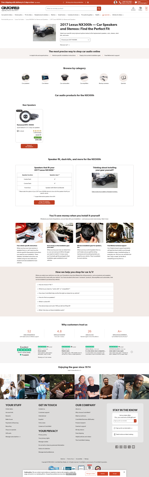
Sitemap (86, 459)
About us (78, 409)
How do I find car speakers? (47, 297)
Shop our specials (11, 430)
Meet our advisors (81, 416)
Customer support (44, 412)
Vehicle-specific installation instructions (64, 55)
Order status (9, 409)
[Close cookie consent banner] (124, 472)
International (42, 416)
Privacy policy (43, 435)
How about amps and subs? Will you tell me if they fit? (54, 306)
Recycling (8, 426)
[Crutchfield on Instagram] (121, 447)
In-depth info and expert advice (39, 55)
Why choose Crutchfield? (83, 412)
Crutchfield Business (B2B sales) (85, 419)
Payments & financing (12, 423)
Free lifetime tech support (111, 55)
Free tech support (81, 426)
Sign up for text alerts (123, 428)
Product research (81, 423)
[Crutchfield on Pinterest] (125, 447)
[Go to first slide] (85, 2)
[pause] (88, 2)
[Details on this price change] (40, 135)
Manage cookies (43, 441)
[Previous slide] (63, 2)
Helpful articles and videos (83, 436)
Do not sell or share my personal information (51, 445)
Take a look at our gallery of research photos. (105, 191)
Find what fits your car (7, 19)
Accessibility (79, 459)
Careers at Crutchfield (45, 426)
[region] (74, 386)
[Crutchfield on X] (129, 447)
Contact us (42, 409)
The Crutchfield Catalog (83, 440)
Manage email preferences (46, 452)
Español (41, 419)
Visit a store (42, 423)
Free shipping (20, 2)
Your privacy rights (44, 438)
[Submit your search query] (99, 9)
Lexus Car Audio (19, 19)
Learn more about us (74, 370)
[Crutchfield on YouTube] (133, 447)
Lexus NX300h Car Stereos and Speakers (37, 19)
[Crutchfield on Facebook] (117, 447)
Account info (9, 412)
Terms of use (70, 459)
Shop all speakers (44, 202)
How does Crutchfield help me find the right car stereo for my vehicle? (59, 293)
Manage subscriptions (12, 436)
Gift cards (8, 433)
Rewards (8, 416)
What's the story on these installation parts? (51, 310)
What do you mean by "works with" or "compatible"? (54, 289)
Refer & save (9, 419)
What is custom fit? (44, 301)
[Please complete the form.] (135, 421)
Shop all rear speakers (29, 146)
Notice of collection (44, 448)
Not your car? (64, 45)
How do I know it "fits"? (46, 284)
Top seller (19, 110)
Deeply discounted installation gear (90, 55)
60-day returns (74, 2)
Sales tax (63, 459)
